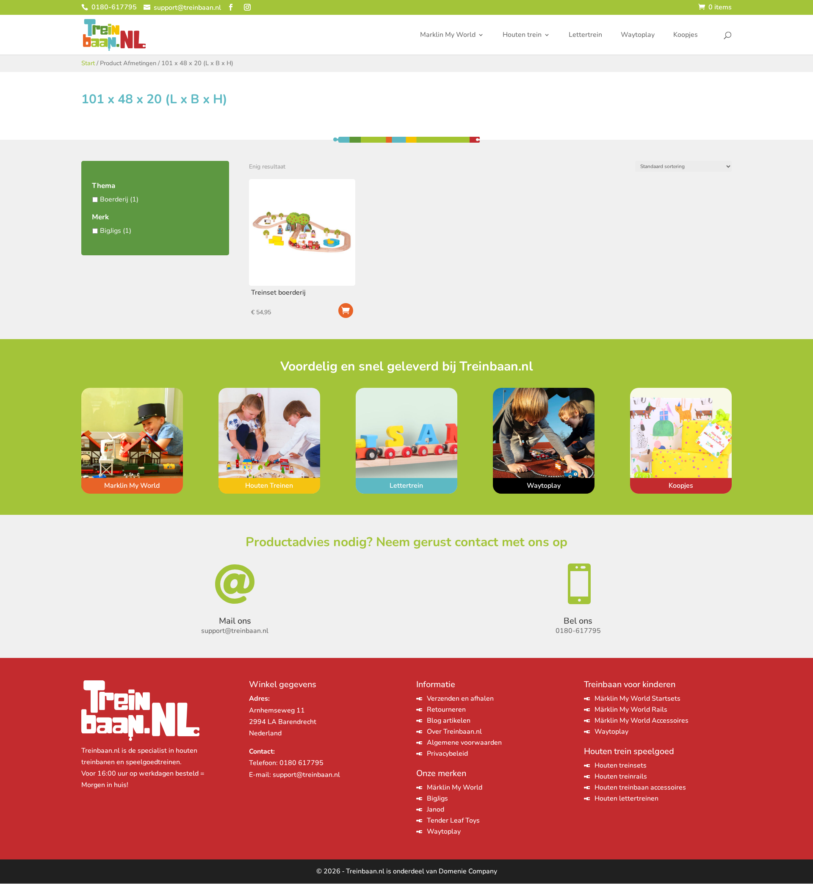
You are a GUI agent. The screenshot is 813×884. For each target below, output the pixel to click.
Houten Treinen (269, 485)
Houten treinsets (621, 765)
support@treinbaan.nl (306, 774)
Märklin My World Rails (631, 709)
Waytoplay (638, 35)
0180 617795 (301, 763)
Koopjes (685, 35)
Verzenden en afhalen (460, 698)
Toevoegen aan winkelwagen (345, 310)
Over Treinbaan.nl (454, 731)
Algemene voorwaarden (464, 742)
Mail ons (235, 621)
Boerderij (114, 199)
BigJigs (110, 230)
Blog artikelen (448, 720)
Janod (435, 809)
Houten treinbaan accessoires (640, 787)
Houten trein (522, 35)
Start (88, 63)
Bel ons (578, 621)
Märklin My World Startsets (637, 698)
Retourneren (446, 709)
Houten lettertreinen (626, 798)
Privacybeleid (447, 753)
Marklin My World (448, 35)
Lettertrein (585, 35)
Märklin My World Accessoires (642, 720)
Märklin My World (454, 787)
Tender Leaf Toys (453, 820)
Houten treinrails (621, 776)
